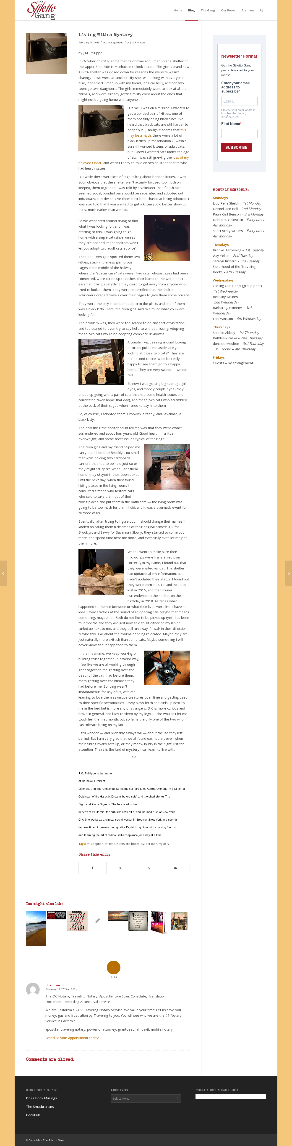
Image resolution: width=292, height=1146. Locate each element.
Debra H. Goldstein (228, 219)
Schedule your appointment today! (72, 1037)
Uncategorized (114, 42)
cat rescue (111, 844)
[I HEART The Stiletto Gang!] (3, 573)
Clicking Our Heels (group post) (237, 285)
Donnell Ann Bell (225, 208)
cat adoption (94, 844)
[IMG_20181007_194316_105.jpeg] (46, 53)
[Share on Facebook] (92, 868)
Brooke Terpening (227, 250)
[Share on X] (120, 868)
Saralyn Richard (225, 261)
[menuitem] (178, 10)
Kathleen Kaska (225, 338)
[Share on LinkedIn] (148, 868)
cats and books (129, 844)
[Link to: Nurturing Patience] (118, 916)
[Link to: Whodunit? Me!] (97, 921)
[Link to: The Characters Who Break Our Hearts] (179, 921)
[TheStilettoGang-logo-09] (42, 10)
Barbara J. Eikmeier (227, 307)
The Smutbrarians (40, 1106)
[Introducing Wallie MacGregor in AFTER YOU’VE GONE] (288, 573)
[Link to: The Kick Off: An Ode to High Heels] (77, 921)
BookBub (33, 1115)
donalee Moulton (226, 343)
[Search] (261, 10)
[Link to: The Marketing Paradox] (159, 923)
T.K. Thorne (222, 349)
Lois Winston (223, 318)
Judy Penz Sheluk (226, 203)
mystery (164, 844)
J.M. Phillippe (138, 42)
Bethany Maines (225, 296)
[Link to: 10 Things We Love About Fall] (36, 928)
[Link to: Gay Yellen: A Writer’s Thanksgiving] (138, 921)
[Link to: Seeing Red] (56, 915)
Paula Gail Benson (227, 214)
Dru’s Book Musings (41, 1098)
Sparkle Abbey (224, 332)
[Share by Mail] (176, 868)
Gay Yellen (221, 255)
